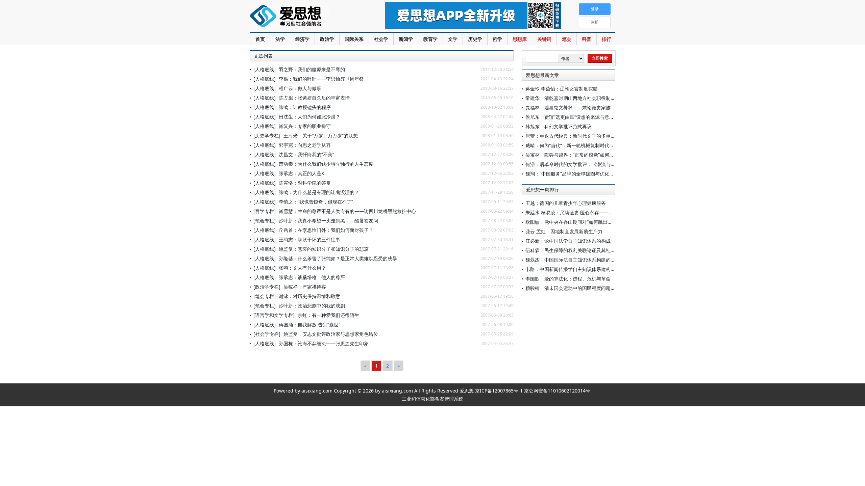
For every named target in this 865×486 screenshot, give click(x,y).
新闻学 (406, 39)
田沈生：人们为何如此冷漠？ (309, 116)
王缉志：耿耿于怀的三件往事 (309, 239)
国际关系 (354, 39)
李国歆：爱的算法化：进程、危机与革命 (568, 278)
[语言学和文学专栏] (274, 315)
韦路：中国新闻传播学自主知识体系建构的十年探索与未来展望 (591, 269)
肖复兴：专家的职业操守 (305, 126)
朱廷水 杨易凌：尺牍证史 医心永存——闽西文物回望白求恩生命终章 (597, 212)
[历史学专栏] (266, 135)
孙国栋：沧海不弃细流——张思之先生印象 (324, 343)
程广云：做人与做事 (300, 88)
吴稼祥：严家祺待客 (304, 287)
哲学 (497, 39)
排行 (606, 39)
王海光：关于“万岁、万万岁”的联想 (320, 135)
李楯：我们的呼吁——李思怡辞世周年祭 (321, 79)
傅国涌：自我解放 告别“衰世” (309, 324)
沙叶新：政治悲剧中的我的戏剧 (312, 305)
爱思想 (304, 16)
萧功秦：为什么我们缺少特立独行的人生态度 (326, 164)
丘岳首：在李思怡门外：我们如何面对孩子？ (326, 230)
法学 (280, 39)
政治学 (327, 39)
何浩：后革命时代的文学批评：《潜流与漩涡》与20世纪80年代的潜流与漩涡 (606, 164)
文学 (453, 39)
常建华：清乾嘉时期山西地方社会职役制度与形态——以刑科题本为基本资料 (605, 98)
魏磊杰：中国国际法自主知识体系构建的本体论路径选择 (584, 259)
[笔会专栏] (264, 220)
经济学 (302, 39)
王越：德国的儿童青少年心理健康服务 (565, 203)
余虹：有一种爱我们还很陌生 (328, 315)
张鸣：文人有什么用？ (302, 268)
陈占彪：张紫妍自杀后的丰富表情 (314, 97)
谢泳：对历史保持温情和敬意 (309, 296)
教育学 (430, 39)
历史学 (475, 39)
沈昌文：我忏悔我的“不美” (306, 154)
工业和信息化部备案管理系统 (432, 399)
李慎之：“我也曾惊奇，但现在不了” (316, 201)
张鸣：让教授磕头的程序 (305, 107)
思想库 (520, 39)
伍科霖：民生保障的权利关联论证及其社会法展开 (577, 250)
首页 (260, 39)
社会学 (381, 39)
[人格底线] (264, 69)
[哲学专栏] (264, 211)
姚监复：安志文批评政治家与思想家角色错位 (330, 334)
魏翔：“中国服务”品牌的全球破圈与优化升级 (572, 173)
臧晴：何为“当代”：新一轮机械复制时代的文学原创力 (581, 145)
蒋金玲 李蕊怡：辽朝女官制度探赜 (561, 88)
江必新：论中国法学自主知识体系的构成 (568, 241)
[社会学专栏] (266, 334)
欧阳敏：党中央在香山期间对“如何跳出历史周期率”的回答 (586, 222)
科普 (586, 39)
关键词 (544, 39)
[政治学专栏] (266, 287)
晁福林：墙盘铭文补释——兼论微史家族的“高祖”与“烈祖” (585, 107)
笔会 (566, 39)
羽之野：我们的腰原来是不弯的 (312, 69)
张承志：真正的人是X (301, 173)
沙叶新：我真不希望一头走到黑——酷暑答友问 (328, 220)
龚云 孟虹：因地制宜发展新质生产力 (563, 231)
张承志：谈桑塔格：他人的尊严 (312, 277)
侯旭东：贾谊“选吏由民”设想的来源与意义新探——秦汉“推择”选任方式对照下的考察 (613, 117)
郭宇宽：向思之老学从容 (305, 145)
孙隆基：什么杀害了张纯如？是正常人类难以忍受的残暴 (338, 258)
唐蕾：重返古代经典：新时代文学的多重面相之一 (577, 136)
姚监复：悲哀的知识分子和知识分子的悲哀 (324, 249)
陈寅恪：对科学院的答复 (305, 183)
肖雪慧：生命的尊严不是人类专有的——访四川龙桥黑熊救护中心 (347, 211)
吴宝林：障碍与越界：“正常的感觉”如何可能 (572, 155)
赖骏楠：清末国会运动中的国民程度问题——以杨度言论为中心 (591, 288)
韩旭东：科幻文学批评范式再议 (558, 126)
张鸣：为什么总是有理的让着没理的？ (319, 192)
